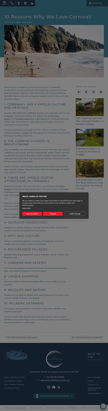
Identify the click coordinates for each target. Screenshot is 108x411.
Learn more (26, 208)
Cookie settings (75, 214)
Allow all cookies (32, 214)
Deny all (53, 214)
